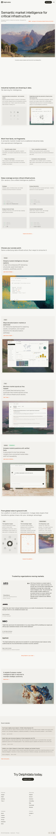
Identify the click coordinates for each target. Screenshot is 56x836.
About (2, 813)
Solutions (31, 799)
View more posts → (5, 758)
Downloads (31, 805)
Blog (30, 803)
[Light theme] (51, 833)
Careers (3, 815)
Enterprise (3, 821)
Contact (3, 817)
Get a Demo (48, 2)
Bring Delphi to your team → (28, 655)
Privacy (17, 833)
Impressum (12, 833)
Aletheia (3, 799)
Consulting (31, 801)
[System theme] (49, 833)
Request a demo (28, 779)
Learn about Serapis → (8, 271)
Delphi (2, 796)
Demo (2, 823)
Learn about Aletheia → (8, 459)
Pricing (2, 819)
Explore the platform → (28, 559)
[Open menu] (54, 2)
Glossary (31, 807)
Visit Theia (5, 397)
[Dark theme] (54, 833)
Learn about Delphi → (8, 335)
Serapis (2, 794)
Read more (6, 679)
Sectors (31, 796)
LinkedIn (31, 813)
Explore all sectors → (28, 233)
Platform (31, 794)
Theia (2, 801)
